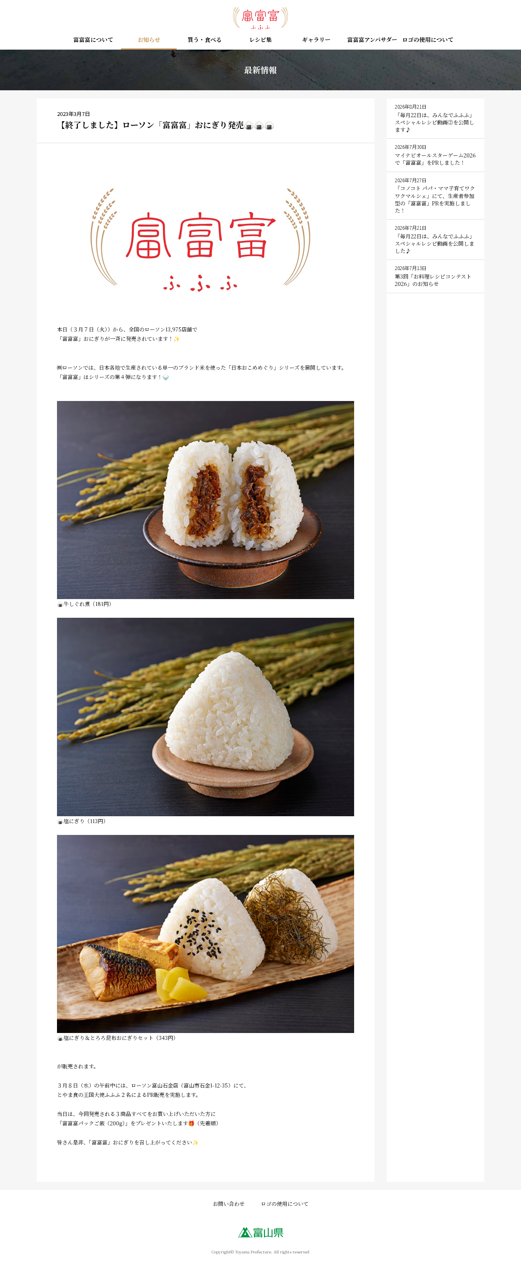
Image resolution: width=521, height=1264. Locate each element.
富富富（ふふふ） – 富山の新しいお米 (260, 18)
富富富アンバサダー (372, 40)
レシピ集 (260, 40)
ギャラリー (316, 40)
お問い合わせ (229, 1203)
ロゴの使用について (427, 40)
